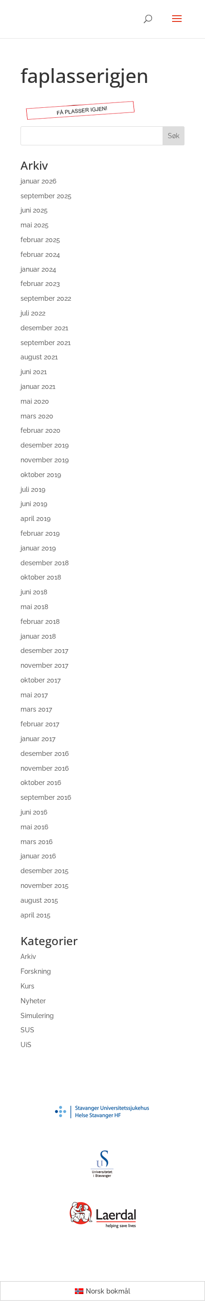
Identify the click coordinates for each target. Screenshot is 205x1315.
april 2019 (35, 518)
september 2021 (45, 343)
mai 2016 (34, 827)
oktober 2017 (40, 680)
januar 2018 (38, 636)
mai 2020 (34, 401)
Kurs (27, 986)
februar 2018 (40, 621)
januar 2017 (37, 739)
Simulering (37, 1015)
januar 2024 (38, 269)
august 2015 (39, 900)
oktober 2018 (40, 577)
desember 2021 (44, 328)
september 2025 (46, 196)
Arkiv (28, 956)
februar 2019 (40, 533)
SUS (27, 1030)
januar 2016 (38, 856)
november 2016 (44, 768)
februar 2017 (39, 724)
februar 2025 (40, 240)
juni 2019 (33, 504)
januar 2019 (38, 548)
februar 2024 (40, 254)
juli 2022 (32, 313)
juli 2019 (32, 489)
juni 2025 (34, 210)
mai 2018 (34, 607)
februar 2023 (40, 283)
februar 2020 (40, 430)
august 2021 (39, 357)
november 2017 (44, 665)
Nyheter (33, 1001)
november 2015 (44, 885)
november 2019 (44, 460)
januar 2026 (38, 181)
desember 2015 (44, 871)
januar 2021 (37, 386)
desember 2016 (44, 753)
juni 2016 (33, 812)
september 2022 (45, 298)
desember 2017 (44, 650)
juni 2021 (33, 372)
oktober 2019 (40, 475)
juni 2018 (33, 592)
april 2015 (35, 915)
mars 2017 (36, 709)
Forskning (35, 971)
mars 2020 (36, 416)
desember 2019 (44, 445)
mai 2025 (34, 225)
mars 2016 (36, 842)
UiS (25, 1045)
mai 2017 (34, 695)
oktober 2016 (40, 782)
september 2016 (45, 797)
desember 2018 (44, 563)
